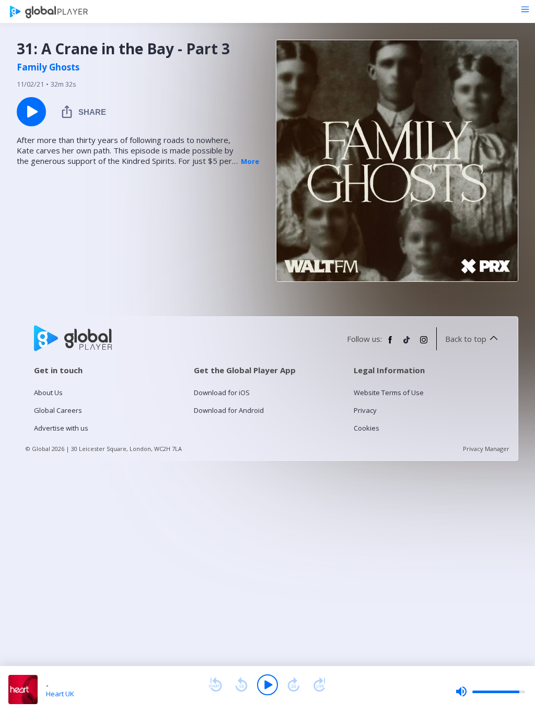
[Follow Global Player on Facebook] (390, 344)
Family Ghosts (48, 67)
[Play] (267, 684)
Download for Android (229, 410)
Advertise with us (61, 428)
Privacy (365, 410)
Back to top (465, 339)
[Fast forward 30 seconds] (293, 684)
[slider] (490, 691)
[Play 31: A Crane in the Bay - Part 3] (31, 111)
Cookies (366, 428)
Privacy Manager (486, 448)
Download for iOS (222, 392)
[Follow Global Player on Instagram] (423, 344)
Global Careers (58, 410)
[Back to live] (319, 684)
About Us (48, 392)
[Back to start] (215, 684)
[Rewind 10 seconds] (241, 684)
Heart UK (60, 693)
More (250, 161)
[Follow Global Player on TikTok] (407, 344)
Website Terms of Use (389, 392)
